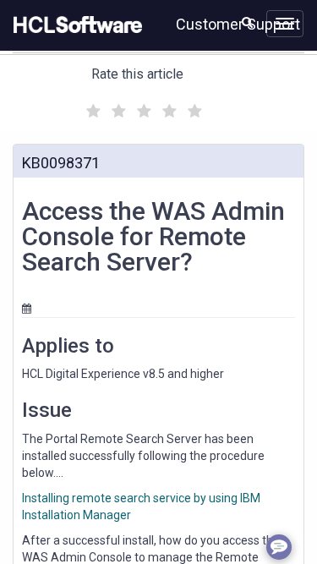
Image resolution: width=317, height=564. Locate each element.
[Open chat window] (279, 547)
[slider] (142, 108)
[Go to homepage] (74, 25)
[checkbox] (91, 106)
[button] (247, 22)
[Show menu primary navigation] (284, 23)
